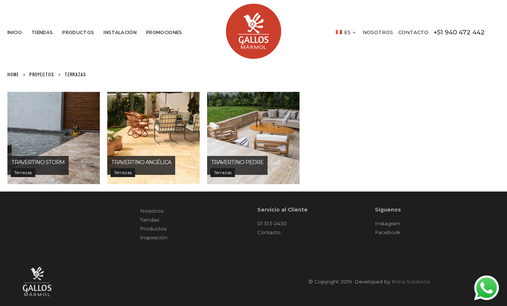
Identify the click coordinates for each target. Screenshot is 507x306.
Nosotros (151, 211)
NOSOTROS (378, 32)
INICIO (14, 32)
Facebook (387, 232)
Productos (153, 229)
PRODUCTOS (78, 32)
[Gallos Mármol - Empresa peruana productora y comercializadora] (253, 31)
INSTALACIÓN (120, 32)
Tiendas (149, 220)
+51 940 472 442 (459, 32)
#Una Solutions (411, 282)
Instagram (387, 223)
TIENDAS (42, 32)
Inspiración (153, 237)
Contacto (269, 232)
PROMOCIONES (164, 32)
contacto (413, 32)
